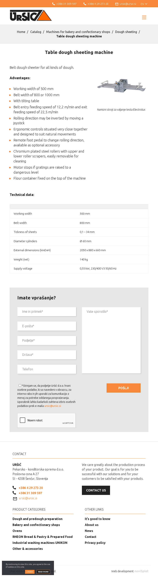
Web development (122, 571)
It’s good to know (97, 519)
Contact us (96, 490)
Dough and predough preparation (37, 519)
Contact (90, 536)
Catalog (35, 32)
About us (91, 525)
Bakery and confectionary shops (36, 525)
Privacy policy (95, 542)
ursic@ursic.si (52, 405)
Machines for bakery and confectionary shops (78, 32)
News (89, 530)
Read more (43, 572)
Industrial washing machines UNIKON (40, 542)
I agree (30, 572)
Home (21, 32)
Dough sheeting (126, 32)
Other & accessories (28, 548)
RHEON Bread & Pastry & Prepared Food (43, 536)
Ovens (17, 530)
